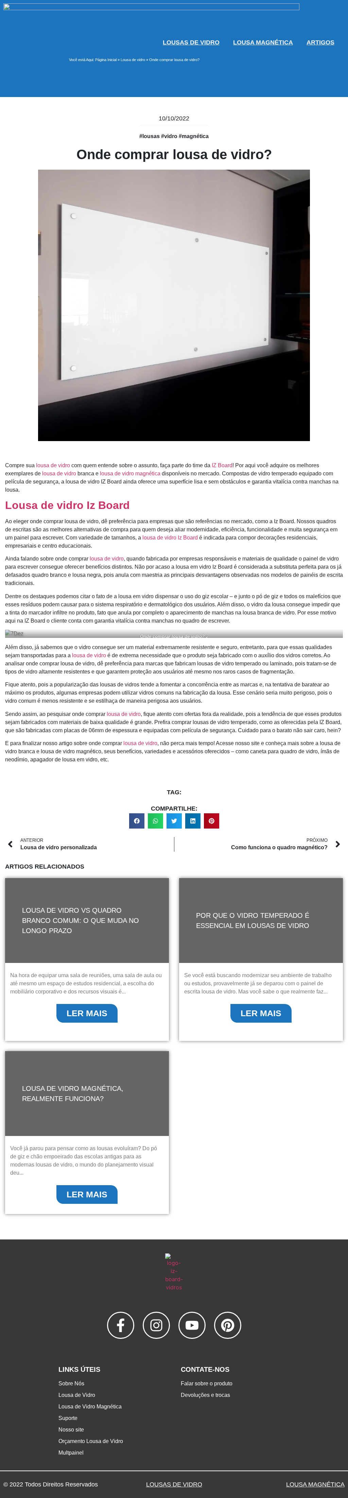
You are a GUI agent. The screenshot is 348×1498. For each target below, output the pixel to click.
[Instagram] (156, 1325)
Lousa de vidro (133, 60)
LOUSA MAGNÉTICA (263, 42)
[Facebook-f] (120, 1325)
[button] (136, 821)
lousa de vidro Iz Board (170, 538)
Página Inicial (106, 60)
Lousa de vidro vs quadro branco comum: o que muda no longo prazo (80, 920)
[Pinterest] (227, 1325)
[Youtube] (192, 1325)
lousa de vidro (53, 465)
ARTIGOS (320, 42)
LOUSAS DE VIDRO (191, 42)
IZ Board (222, 465)
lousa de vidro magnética (130, 473)
